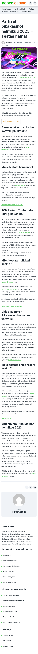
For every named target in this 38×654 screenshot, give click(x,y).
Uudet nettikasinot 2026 (11, 622)
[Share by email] (35, 487)
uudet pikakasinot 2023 (27, 78)
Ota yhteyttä (7, 641)
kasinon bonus (20, 185)
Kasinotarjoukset (9, 606)
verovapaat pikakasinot (9, 289)
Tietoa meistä (8, 635)
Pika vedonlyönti (9, 577)
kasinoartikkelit (20, 9)
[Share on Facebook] (27, 487)
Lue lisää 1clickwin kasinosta (11, 306)
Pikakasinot (7, 555)
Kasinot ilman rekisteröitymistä (14, 601)
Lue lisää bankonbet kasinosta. (12, 205)
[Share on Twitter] (31, 487)
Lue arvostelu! (6, 418)
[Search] (30, 3)
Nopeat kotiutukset (9, 617)
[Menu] (35, 3)
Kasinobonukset (8, 571)
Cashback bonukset (10, 611)
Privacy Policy (8, 646)
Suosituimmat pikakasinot (12, 595)
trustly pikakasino (14, 360)
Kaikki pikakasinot (9, 582)
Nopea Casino (6, 9)
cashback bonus (7, 282)
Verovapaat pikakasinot (11, 566)
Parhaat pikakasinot (10, 561)
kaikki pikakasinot (24, 233)
